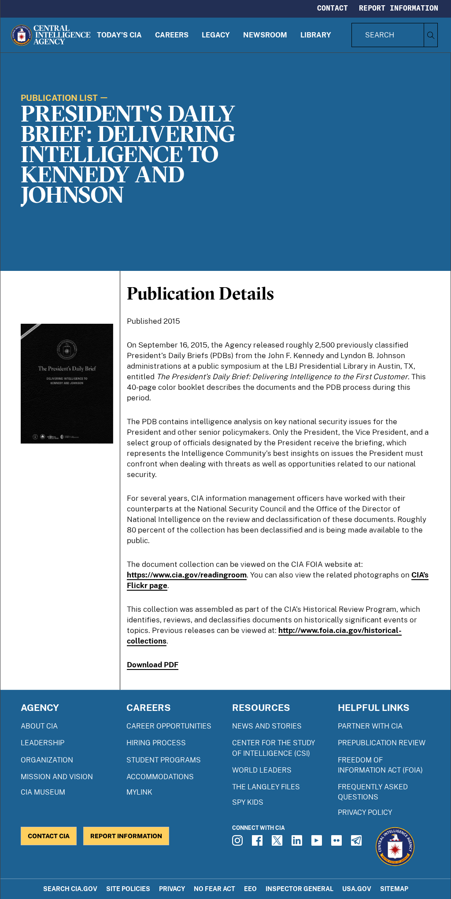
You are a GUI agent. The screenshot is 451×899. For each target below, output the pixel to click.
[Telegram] (357, 843)
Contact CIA (49, 836)
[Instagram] (238, 843)
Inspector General (299, 888)
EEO (250, 888)
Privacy (172, 888)
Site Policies (128, 888)
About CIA (39, 726)
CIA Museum (43, 792)
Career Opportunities (168, 726)
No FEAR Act (214, 888)
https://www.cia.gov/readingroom (187, 574)
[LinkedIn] (298, 843)
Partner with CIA (370, 726)
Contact (332, 8)
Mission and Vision (57, 777)
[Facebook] (258, 843)
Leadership (42, 743)
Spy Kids (247, 802)
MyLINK (139, 792)
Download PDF (152, 664)
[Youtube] (318, 843)
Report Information (398, 8)
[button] (119, 35)
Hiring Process (156, 743)
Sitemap (394, 888)
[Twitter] (278, 843)
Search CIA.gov (70, 888)
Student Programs (163, 760)
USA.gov (356, 888)
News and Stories (267, 726)
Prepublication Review (381, 743)
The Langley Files (266, 787)
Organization (47, 760)
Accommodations (160, 777)
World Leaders (262, 770)
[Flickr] (337, 843)
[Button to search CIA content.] (430, 35)
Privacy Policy (365, 812)
